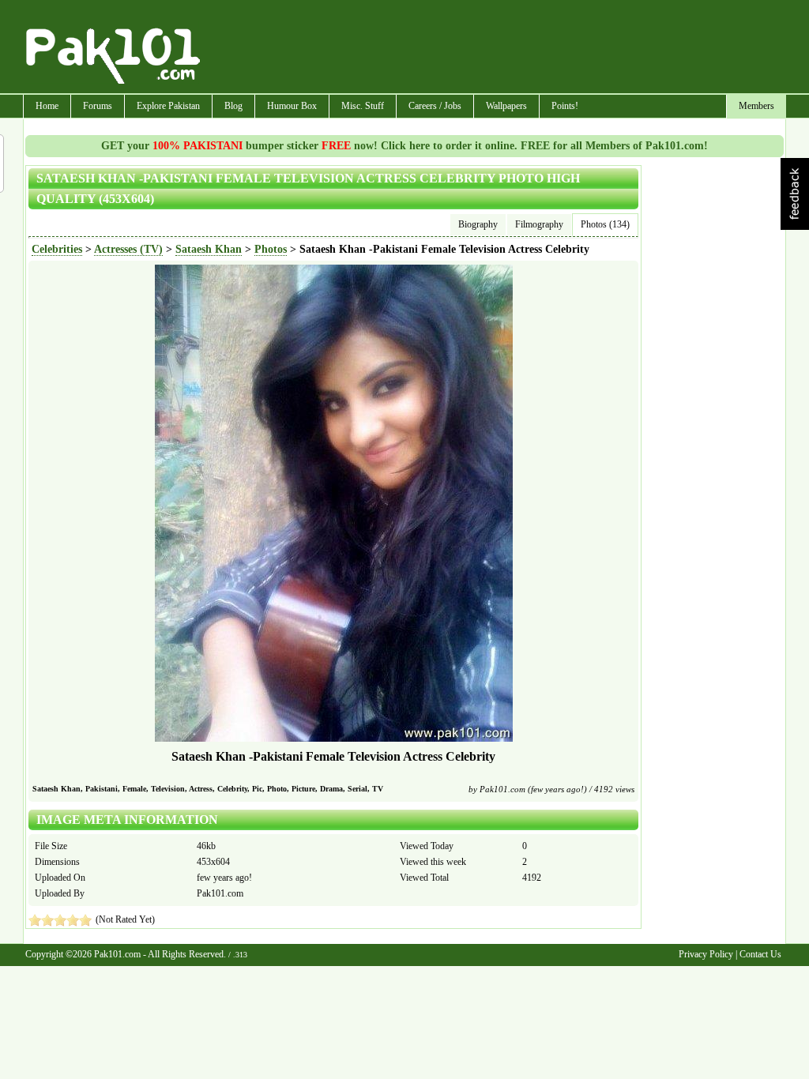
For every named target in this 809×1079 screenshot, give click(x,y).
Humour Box (292, 105)
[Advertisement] (493, 48)
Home (47, 105)
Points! (564, 105)
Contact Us (760, 954)
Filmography (539, 224)
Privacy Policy (706, 954)
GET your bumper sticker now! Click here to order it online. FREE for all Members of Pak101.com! (404, 146)
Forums (97, 105)
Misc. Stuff (362, 105)
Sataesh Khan (208, 249)
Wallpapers (506, 105)
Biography (478, 224)
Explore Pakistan (168, 105)
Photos (270, 249)
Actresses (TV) (128, 249)
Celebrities (57, 249)
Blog (233, 105)
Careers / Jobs (434, 105)
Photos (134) (605, 224)
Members (756, 105)
